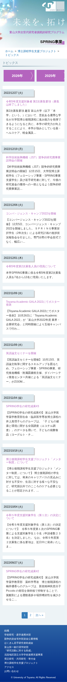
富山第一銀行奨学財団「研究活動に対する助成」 (18, 649)
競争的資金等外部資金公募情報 (21, 638)
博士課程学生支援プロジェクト (21, 663)
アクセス (9, 667)
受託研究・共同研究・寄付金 (20, 658)
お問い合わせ (11, 671)
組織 (6, 630)
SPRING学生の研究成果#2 (22, 571)
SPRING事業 (51, 42)
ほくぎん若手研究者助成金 (18, 643)
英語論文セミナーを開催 (21, 353)
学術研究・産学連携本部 (17, 634)
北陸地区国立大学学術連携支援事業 (23, 654)
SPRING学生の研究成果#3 (22, 406)
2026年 (17, 76)
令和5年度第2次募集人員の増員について (31, 266)
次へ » (39, 615)
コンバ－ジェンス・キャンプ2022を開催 (31, 213)
